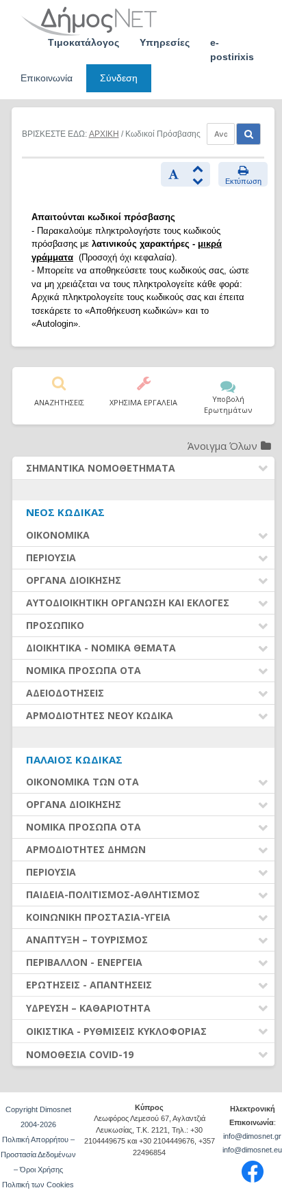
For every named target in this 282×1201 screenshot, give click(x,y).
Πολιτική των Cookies (38, 1184)
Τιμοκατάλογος (83, 42)
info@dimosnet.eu (252, 1150)
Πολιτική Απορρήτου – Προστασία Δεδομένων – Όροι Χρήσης (38, 1154)
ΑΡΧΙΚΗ (104, 134)
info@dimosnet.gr (252, 1136)
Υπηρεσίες (165, 42)
